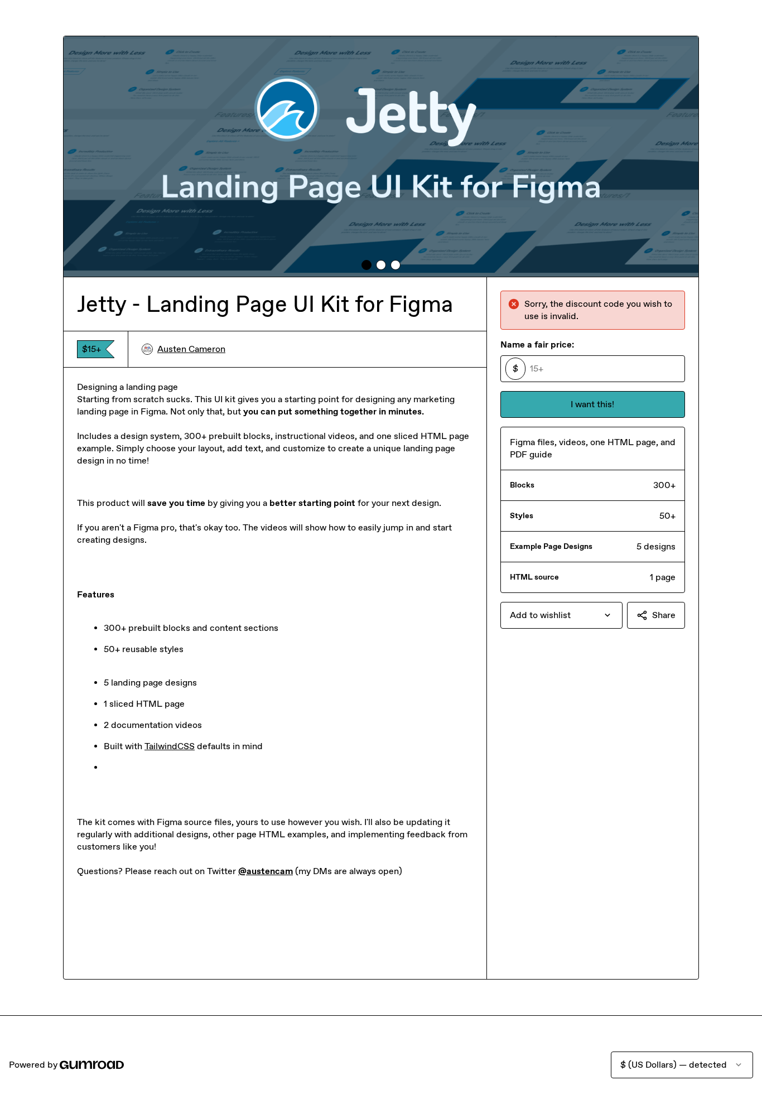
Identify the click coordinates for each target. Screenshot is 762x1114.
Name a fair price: (537, 344)
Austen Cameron (191, 349)
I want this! (592, 404)
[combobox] (561, 615)
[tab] (366, 265)
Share (664, 615)
